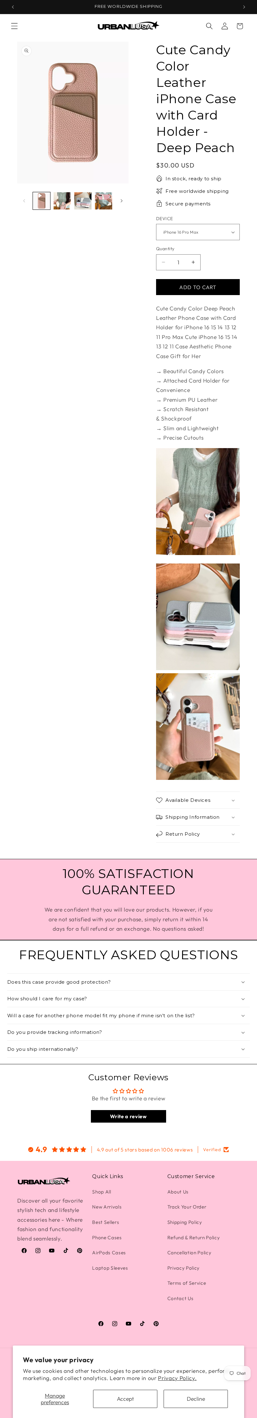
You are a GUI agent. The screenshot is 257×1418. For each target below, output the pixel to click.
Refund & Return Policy (193, 1238)
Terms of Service (186, 1283)
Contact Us (180, 1298)
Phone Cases (107, 1238)
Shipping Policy (184, 1222)
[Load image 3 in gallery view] (83, 200)
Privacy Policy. (177, 1378)
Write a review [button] (128, 1116)
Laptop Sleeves (110, 1268)
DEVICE (164, 218)
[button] (14, 26)
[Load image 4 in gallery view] (103, 200)
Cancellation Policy (189, 1253)
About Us (178, 1192)
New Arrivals (107, 1207)
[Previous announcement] (13, 7)
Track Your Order (187, 1207)
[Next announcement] (244, 7)
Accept (125, 1398)
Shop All (101, 1192)
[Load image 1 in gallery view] (41, 200)
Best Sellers (105, 1222)
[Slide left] (24, 201)
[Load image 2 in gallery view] (62, 200)
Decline (196, 1398)
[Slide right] (121, 201)
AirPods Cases (109, 1253)
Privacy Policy (183, 1268)
